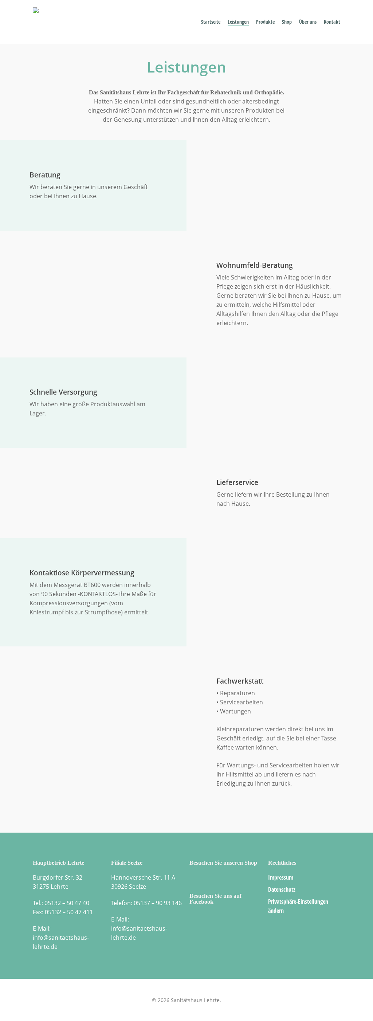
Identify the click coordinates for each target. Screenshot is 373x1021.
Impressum (280, 877)
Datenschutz (281, 889)
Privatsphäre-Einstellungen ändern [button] (298, 906)
